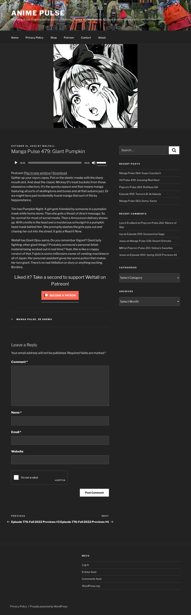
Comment (19, 362)
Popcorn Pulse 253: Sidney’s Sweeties (150, 248)
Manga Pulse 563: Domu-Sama (138, 200)
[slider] (102, 162)
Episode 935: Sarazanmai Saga (145, 234)
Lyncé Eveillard (128, 222)
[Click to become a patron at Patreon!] (60, 300)
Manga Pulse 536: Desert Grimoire (150, 240)
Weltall (48, 146)
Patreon (69, 37)
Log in (85, 564)
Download (60, 173)
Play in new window (37, 173)
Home (14, 37)
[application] (60, 162)
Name (16, 412)
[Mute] (94, 163)
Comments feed (91, 578)
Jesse (122, 240)
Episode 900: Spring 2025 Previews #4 (153, 254)
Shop (54, 37)
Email (16, 432)
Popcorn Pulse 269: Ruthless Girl (138, 187)
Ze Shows (45, 319)
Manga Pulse (26, 319)
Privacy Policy (34, 37)
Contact (86, 37)
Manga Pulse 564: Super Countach (140, 173)
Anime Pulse (38, 13)
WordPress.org (91, 585)
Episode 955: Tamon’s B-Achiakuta (140, 194)
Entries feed (89, 571)
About (102, 37)
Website (17, 451)
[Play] (16, 163)
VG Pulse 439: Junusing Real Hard (139, 180)
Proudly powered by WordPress (48, 606)
